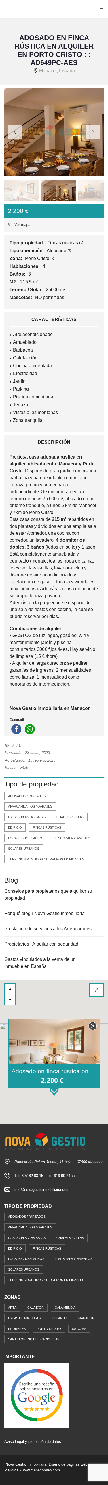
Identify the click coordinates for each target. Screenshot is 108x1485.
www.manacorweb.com (41, 1470)
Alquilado (57, 250)
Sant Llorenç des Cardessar (34, 1339)
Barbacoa (23, 350)
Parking (21, 389)
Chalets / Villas (70, 817)
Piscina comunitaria (33, 396)
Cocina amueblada (32, 365)
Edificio (15, 827)
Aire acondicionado (33, 334)
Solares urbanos (23, 848)
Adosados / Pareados (27, 796)
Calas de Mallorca (24, 1318)
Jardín (19, 381)
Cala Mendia (65, 1307)
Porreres (17, 1328)
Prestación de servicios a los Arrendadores (48, 928)
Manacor (86, 1318)
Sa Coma (79, 1328)
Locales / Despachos (26, 838)
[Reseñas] (36, 1395)
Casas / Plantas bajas (27, 817)
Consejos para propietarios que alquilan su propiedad (48, 895)
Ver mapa (21, 224)
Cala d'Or (35, 1307)
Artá (12, 1307)
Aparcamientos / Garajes (30, 806)
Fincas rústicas (63, 242)
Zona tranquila (28, 420)
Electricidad (25, 373)
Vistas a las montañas (35, 412)
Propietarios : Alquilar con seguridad (41, 944)
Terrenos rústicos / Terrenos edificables (46, 859)
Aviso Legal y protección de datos (32, 1441)
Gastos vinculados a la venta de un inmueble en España (40, 963)
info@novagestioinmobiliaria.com (41, 1189)
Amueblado (25, 342)
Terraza (20, 404)
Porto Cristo (37, 258)
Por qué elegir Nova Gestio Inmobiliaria (44, 913)
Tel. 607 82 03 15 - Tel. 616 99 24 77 (44, 1176)
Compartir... (18, 720)
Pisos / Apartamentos (73, 838)
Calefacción (25, 357)
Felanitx (59, 1318)
